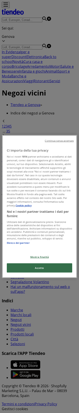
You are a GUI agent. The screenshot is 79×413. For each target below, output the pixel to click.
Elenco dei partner (18, 242)
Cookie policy (24, 205)
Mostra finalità (39, 256)
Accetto (39, 268)
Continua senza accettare (59, 140)
